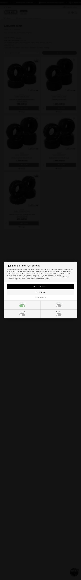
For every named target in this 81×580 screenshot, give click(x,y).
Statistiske (58, 312)
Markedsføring (58, 303)
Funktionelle (22, 312)
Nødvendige (22, 303)
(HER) (8, 279)
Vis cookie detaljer (40, 297)
